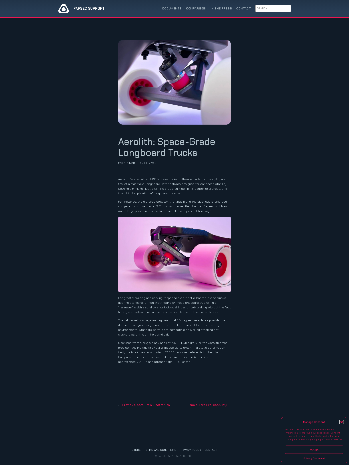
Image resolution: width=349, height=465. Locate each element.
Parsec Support (89, 8)
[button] (341, 422)
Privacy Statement (314, 458)
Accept (314, 449)
